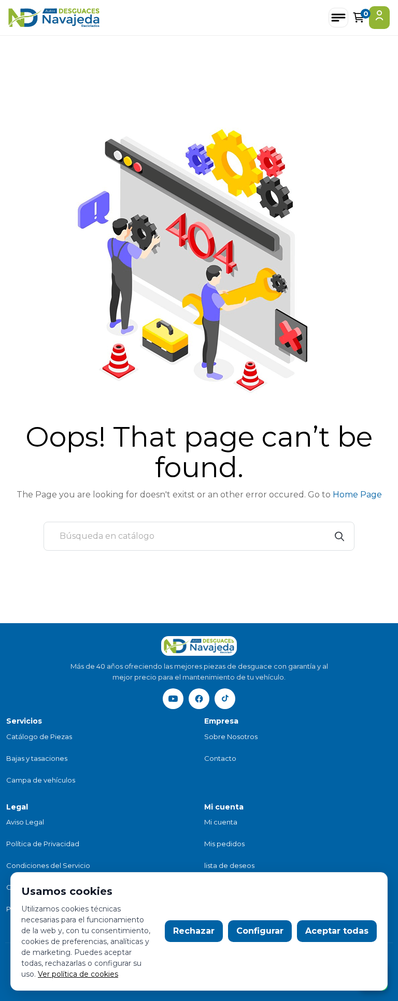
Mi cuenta (220, 822)
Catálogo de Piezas (39, 736)
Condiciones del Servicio (48, 865)
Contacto (220, 758)
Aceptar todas (336, 931)
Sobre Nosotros (231, 736)
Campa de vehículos (40, 780)
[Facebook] (199, 698)
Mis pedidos (224, 844)
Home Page (357, 494)
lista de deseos (229, 865)
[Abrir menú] (338, 17)
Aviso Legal (25, 822)
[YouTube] (173, 698)
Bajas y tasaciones (36, 758)
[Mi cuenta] (379, 17)
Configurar (259, 931)
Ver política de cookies (78, 974)
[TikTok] (225, 698)
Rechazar (194, 931)
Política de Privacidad (42, 844)
